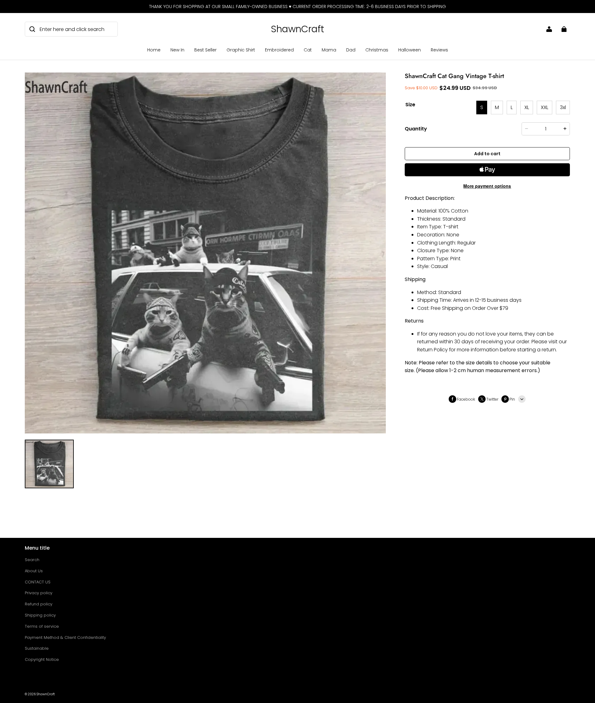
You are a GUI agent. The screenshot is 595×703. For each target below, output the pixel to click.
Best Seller (205, 50)
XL (526, 107)
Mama (329, 50)
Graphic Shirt (241, 50)
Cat (308, 50)
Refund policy (38, 604)
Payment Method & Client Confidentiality (65, 637)
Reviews (439, 50)
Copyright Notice (42, 659)
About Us (34, 571)
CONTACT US (38, 582)
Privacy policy (38, 593)
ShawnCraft (46, 694)
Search (32, 560)
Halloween (409, 50)
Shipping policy (40, 615)
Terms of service (42, 626)
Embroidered (279, 50)
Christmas (376, 50)
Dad (350, 50)
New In (177, 50)
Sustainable (37, 648)
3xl (563, 107)
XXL (544, 107)
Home (154, 50)
